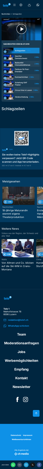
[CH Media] (21, 453)
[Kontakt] (37, 5)
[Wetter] (29, 5)
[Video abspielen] (21, 29)
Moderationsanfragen (21, 343)
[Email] (26, 464)
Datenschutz (16, 435)
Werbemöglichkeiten (21, 361)
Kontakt (21, 378)
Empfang (21, 369)
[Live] (20, 5)
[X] (32, 464)
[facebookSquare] (17, 399)
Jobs (21, 352)
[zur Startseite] (7, 5)
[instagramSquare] (25, 399)
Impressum (27, 435)
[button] (19, 464)
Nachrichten (6, 14)
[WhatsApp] (13, 464)
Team (21, 334)
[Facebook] (39, 464)
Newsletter (21, 387)
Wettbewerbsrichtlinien (21, 439)
